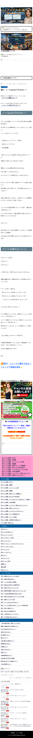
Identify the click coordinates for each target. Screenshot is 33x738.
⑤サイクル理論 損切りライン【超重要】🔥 (11, 493)
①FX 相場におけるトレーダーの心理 (10, 576)
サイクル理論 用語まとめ (7, 522)
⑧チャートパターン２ (6, 552)
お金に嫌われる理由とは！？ (7, 640)
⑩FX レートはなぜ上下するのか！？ (10, 602)
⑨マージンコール (5, 549)
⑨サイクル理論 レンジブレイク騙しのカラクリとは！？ (14, 505)
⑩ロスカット (4, 555)
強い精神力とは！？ (5, 634)
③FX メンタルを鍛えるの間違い (9, 582)
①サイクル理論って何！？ (7, 482)
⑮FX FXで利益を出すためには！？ (9, 617)
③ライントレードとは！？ (7, 534)
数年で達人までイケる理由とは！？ (9, 661)
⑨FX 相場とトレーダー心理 (8, 599)
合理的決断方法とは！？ (6, 655)
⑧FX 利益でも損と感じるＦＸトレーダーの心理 (12, 596)
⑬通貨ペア (3, 564)
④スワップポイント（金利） (7, 537)
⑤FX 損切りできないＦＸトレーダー (10, 587)
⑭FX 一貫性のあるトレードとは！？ (10, 614)
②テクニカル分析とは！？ (7, 532)
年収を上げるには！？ (6, 649)
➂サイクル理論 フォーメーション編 (9, 487)
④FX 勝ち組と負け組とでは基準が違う (10, 584)
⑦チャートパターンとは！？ (7, 546)
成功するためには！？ (6, 632)
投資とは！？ (4, 652)
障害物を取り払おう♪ (6, 643)
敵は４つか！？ (4, 637)
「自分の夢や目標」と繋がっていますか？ (11, 623)
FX (3, 671)
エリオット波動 (10, 671)
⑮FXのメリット (4, 569)
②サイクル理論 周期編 (6, 484)
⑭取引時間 (3, 567)
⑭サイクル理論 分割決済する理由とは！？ (11, 519)
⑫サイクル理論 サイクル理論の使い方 (10, 514)
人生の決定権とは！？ (6, 664)
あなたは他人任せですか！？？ (8, 629)
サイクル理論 (19, 671)
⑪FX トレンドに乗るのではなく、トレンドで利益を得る (14, 605)
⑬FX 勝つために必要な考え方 (8, 611)
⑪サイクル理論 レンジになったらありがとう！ (12, 511)
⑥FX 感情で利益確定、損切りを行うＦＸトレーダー (13, 590)
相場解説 (13, 732)
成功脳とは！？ (4, 646)
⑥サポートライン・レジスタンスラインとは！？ (12, 543)
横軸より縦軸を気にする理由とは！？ (10, 626)
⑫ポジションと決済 (5, 561)
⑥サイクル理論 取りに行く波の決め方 (10, 496)
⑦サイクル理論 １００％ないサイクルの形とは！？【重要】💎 (16, 499)
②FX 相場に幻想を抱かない (8, 579)
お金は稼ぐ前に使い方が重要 (7, 658)
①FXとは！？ (4, 529)
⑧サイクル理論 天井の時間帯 (8, 502)
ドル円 (26, 671)
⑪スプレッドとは (5, 558)
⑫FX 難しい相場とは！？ (7, 608)
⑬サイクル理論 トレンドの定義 (8, 517)
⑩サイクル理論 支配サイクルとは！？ (10, 508)
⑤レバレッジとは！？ (6, 540)
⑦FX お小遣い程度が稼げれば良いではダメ (11, 593)
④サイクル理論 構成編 (6, 490)
